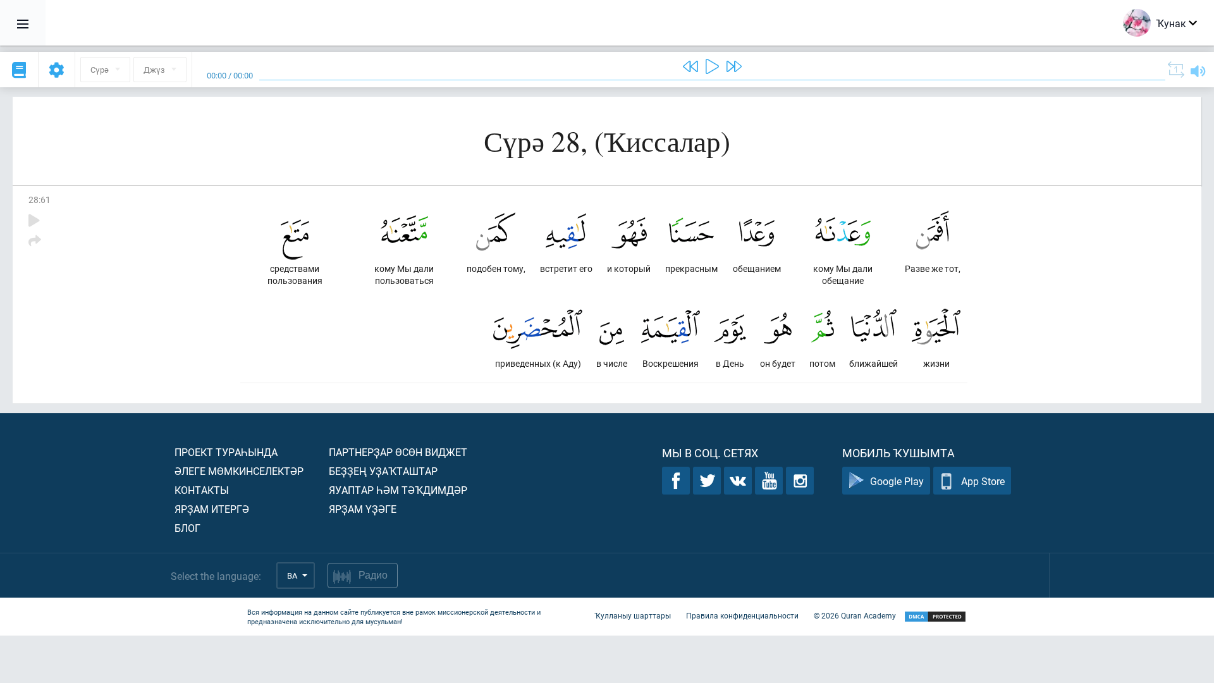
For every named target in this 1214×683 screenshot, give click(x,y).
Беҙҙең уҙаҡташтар (383, 470)
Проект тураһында (226, 451)
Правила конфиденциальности (742, 615)
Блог (187, 527)
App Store (983, 481)
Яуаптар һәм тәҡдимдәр (398, 489)
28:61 (39, 200)
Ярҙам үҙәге (362, 508)
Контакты (202, 489)
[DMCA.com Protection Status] (935, 617)
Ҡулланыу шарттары (632, 615)
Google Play (897, 481)
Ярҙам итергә (212, 508)
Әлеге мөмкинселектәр (239, 470)
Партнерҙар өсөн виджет (398, 451)
